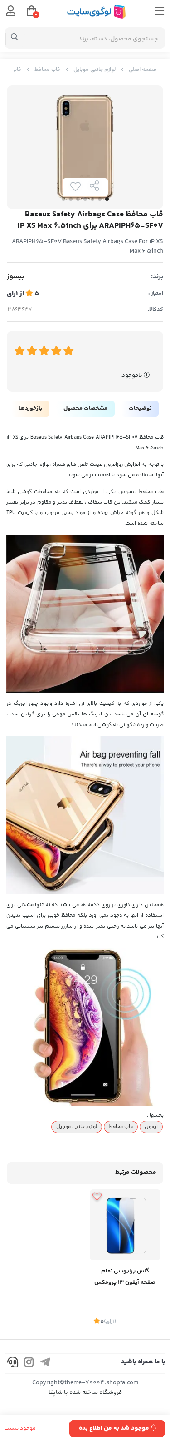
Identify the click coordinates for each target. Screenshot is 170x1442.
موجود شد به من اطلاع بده (115, 1428)
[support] (12, 1363)
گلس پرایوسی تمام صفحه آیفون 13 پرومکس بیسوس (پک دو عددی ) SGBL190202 (124, 1278)
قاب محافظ (47, 69)
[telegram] (45, 1363)
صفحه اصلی (142, 69)
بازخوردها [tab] (30, 408)
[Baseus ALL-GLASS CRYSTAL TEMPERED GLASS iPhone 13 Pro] (125, 1225)
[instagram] (29, 1363)
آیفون (151, 1127)
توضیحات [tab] (140, 408)
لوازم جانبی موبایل (94, 69)
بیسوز (15, 277)
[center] (14, 38)
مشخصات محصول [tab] (85, 408)
